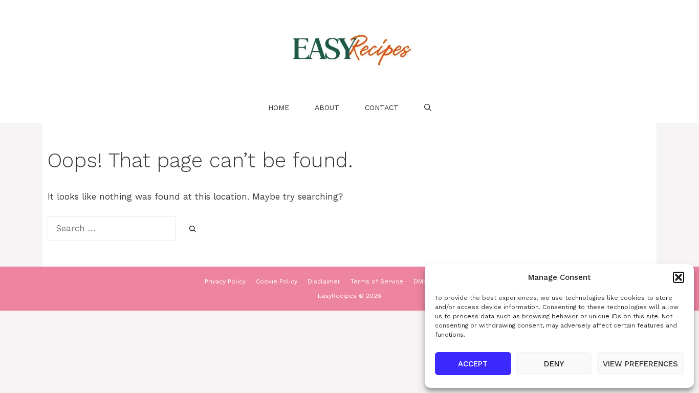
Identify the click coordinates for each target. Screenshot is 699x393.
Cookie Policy (276, 281)
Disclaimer (324, 281)
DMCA (422, 281)
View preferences (640, 363)
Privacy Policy (225, 281)
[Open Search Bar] (427, 107)
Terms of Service (377, 281)
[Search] (193, 229)
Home (278, 107)
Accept (473, 363)
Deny (554, 363)
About (327, 107)
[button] (678, 277)
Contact (382, 107)
